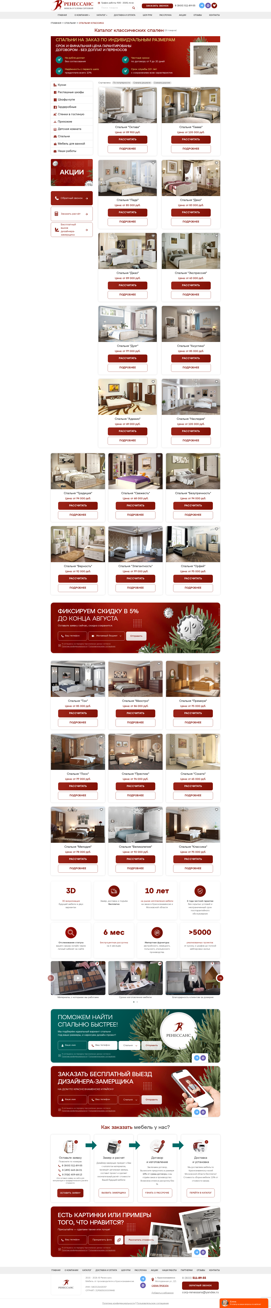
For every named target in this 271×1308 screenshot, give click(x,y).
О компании (81, 15)
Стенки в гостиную (71, 114)
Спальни (70, 23)
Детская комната (69, 129)
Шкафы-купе (66, 99)
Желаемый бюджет (107, 636)
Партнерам (187, 1270)
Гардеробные (67, 107)
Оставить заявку (70, 1193)
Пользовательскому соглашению (102, 646)
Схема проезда (160, 1286)
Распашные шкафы (71, 92)
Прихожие (65, 121)
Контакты (214, 15)
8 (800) (194, 1278)
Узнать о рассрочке (157, 1193)
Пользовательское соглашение (152, 1303)
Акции (182, 15)
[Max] (208, 6)
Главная (62, 15)
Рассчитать (127, 139)
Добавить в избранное (163, 1293)
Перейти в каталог (201, 1193)
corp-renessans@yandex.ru (200, 1292)
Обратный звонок (200, 1286)
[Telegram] (202, 6)
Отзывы (198, 15)
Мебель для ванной (71, 143)
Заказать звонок (157, 6)
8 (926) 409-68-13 (185, 9)
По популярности (121, 83)
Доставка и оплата (124, 15)
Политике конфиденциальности (74, 646)
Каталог (101, 15)
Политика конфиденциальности (118, 1303)
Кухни (62, 85)
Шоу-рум (147, 15)
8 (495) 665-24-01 (185, 2)
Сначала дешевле (142, 83)
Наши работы (67, 151)
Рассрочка (165, 15)
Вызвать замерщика (114, 1193)
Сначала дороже (162, 83)
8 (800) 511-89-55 (185, 6)
